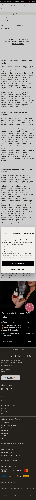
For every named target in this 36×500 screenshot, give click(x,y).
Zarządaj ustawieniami (18, 269)
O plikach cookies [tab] (28, 233)
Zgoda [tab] (6, 233)
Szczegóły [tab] (16, 233)
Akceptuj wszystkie (18, 263)
